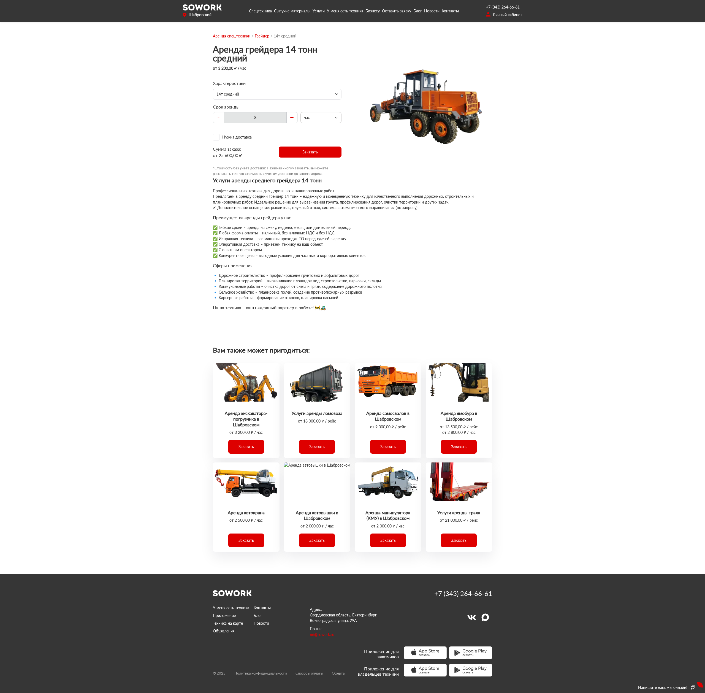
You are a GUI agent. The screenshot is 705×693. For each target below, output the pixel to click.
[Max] (485, 617)
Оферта (338, 673)
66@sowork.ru (322, 634)
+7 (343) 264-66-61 (503, 7)
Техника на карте (228, 623)
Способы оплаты (309, 673)
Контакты (450, 11)
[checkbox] (277, 137)
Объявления (224, 631)
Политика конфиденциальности (260, 673)
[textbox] (255, 117)
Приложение (224, 615)
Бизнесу (372, 11)
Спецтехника (260, 11)
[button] (310, 152)
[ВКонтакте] (471, 617)
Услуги (319, 11)
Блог (417, 11)
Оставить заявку (396, 11)
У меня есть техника (345, 11)
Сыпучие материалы (292, 11)
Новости (432, 11)
